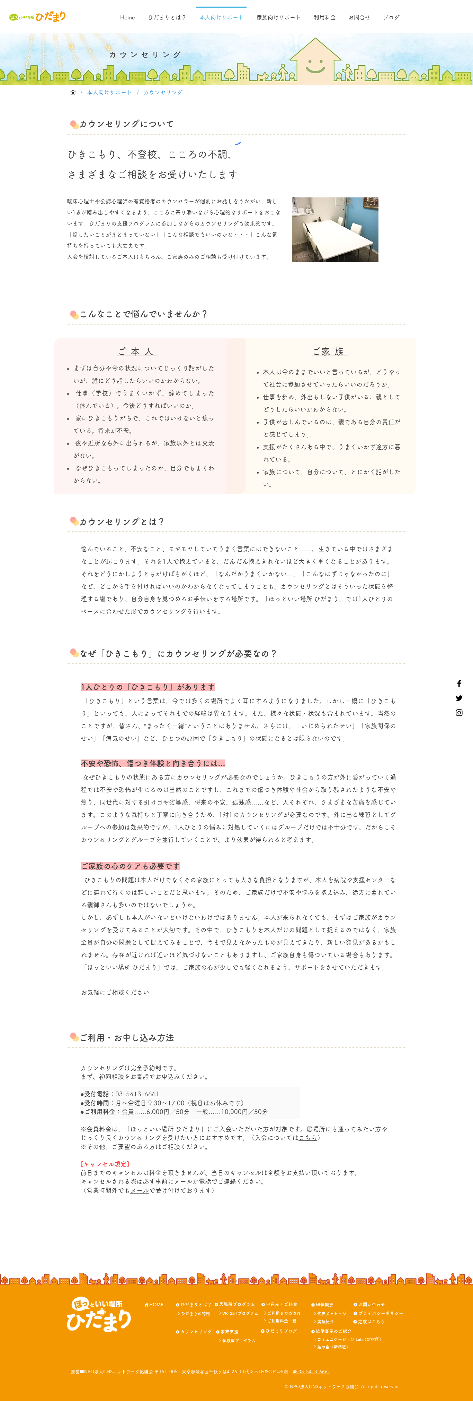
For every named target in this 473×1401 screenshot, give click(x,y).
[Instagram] (459, 712)
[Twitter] (459, 698)
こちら (307, 1138)
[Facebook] (459, 683)
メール (139, 1190)
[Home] (73, 92)
